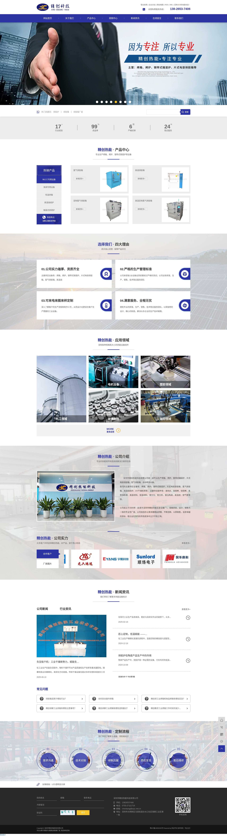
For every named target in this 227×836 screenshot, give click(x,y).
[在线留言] (221, 741)
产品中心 (91, 18)
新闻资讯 (135, 18)
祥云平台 (174, 828)
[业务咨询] (221, 720)
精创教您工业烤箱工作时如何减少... (166, 708)
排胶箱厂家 (78, 112)
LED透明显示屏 (58, 784)
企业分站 (152, 5)
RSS (166, 5)
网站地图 (160, 5)
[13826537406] (221, 727)
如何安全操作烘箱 (106, 699)
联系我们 (179, 18)
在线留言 (157, 18)
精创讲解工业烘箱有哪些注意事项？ (61, 708)
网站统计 (3, 835)
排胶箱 (66, 112)
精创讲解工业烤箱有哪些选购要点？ (113, 708)
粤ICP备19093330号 (156, 828)
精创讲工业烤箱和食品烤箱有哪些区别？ (168, 699)
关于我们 (69, 18)
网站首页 (47, 18)
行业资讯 (65, 608)
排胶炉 (56, 112)
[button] (97, 102)
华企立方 (187, 828)
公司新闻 (42, 608)
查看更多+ (186, 543)
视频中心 (113, 18)
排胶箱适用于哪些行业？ (56, 699)
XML (171, 5)
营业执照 (144, 5)
